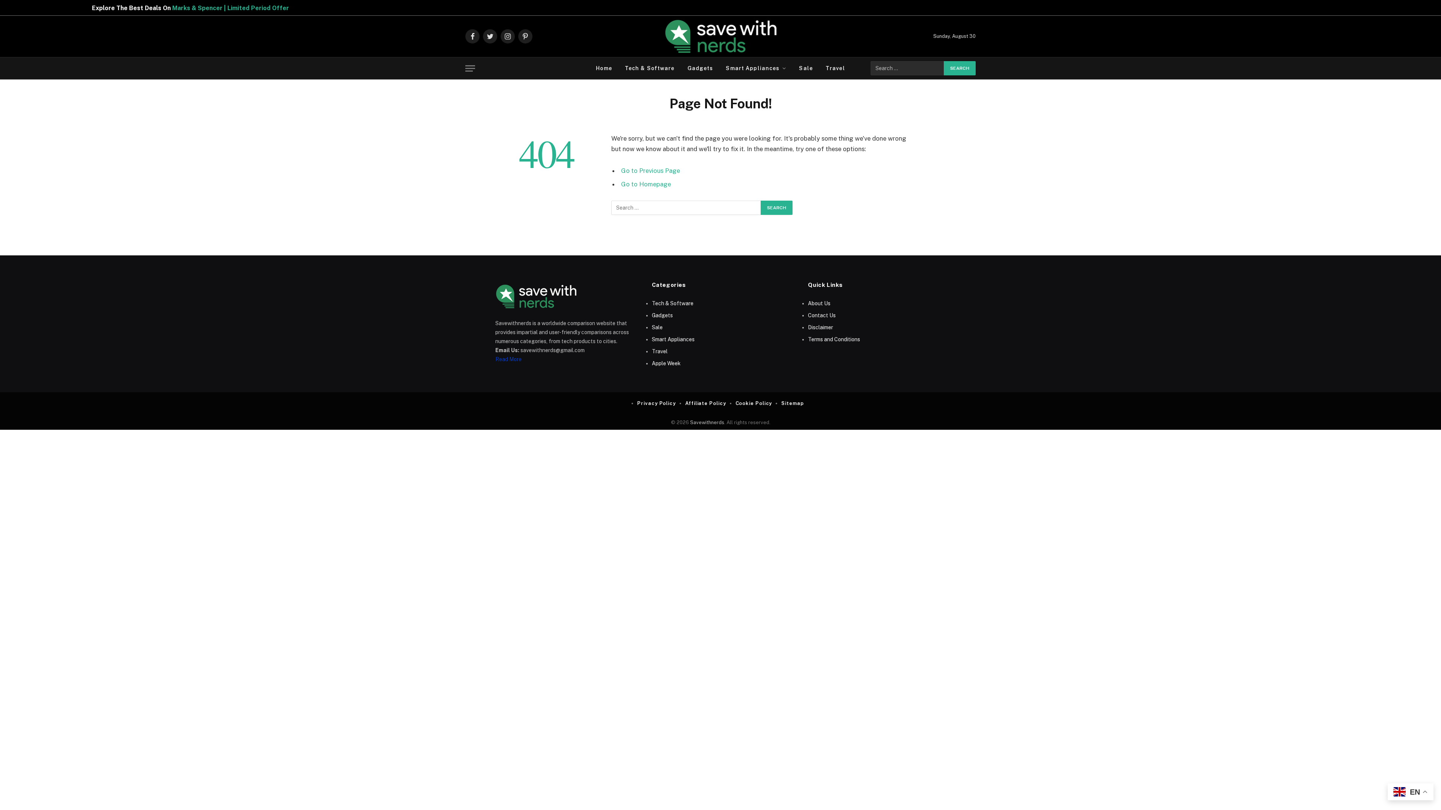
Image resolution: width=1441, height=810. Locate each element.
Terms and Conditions (834, 339)
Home (604, 68)
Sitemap (792, 403)
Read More (508, 359)
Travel (835, 68)
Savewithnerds (707, 422)
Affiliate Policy (705, 403)
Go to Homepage (646, 184)
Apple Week (666, 363)
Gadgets (700, 68)
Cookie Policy (754, 403)
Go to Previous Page (650, 170)
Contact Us (822, 315)
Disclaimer (820, 327)
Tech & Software (650, 68)
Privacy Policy (656, 403)
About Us (819, 303)
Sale (805, 68)
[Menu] (470, 68)
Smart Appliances (752, 68)
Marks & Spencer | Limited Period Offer (183, 8)
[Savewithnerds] (720, 36)
